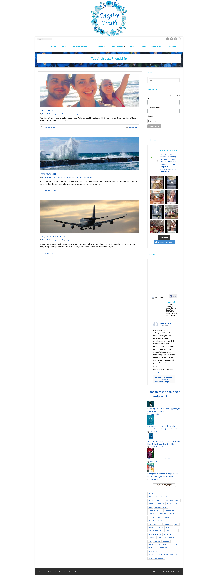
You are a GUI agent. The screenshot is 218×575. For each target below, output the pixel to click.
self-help (166, 541)
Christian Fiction (161, 507)
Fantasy (151, 517)
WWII (150, 558)
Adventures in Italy (172, 500)
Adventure (152, 493)
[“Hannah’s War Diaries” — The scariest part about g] (171, 226)
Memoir (174, 531)
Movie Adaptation (155, 534)
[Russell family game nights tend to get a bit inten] (157, 197)
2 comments (133, 128)
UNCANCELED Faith (161, 548)
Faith (172, 514)
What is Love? (47, 110)
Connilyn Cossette (155, 510)
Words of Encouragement (158, 555)
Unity (76, 114)
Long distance (69, 240)
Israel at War (153, 531)
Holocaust (168, 524)
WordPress (74, 571)
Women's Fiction (154, 551)
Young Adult (159, 558)
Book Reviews (165, 571)
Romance (157, 541)
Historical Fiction (155, 524)
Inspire (67, 114)
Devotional (153, 514)
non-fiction (162, 538)
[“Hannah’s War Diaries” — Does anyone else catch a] (157, 182)
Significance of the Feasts (158, 544)
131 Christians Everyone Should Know (160, 459)
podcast (172, 538)
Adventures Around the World (160, 497)
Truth (151, 548)
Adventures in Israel (156, 500)
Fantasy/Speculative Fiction (166, 517)
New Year (152, 538)
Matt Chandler (155, 414)
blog (150, 507)
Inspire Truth (165, 323)
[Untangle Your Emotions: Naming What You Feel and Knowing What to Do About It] (150, 464)
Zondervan (154, 432)
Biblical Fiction (172, 503)
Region (151, 116)
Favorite (152, 521)
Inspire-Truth (46, 114)
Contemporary (170, 510)
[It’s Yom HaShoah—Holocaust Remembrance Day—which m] (171, 182)
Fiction (159, 521)
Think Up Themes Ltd (54, 571)
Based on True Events (156, 503)
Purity (92, 177)
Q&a (150, 541)
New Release (168, 534)
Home (155, 571)
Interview (159, 527)
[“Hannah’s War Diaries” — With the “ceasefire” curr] (171, 197)
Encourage (163, 514)
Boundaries (61, 177)
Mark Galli (153, 462)
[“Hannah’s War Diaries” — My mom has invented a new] (157, 212)
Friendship (60, 114)
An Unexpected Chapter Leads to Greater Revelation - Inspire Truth (164, 380)
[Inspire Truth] (158, 297)
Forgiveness (69, 177)
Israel (168, 527)
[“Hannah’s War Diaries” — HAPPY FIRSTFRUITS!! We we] (171, 212)
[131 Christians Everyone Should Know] (150, 449)
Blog (54, 114)
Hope (84, 177)
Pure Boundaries (48, 173)
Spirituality (174, 544)
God (166, 521)
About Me (176, 571)
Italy (161, 531)
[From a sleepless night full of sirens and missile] (157, 226)
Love (72, 114)
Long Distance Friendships (53, 236)
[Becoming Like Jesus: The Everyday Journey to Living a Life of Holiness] (150, 402)
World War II (175, 555)
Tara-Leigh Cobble (156, 447)
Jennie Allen (154, 479)
